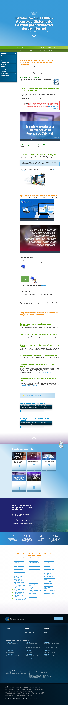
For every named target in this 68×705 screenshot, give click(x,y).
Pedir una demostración (59, 618)
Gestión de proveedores (34, 570)
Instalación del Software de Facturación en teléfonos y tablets (34, 483)
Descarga (49, 47)
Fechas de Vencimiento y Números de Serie (19, 593)
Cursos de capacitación (29, 632)
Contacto (45, 629)
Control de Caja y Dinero (49, 581)
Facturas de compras (33, 597)
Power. (55, 146)
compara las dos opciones (53, 107)
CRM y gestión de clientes (34, 569)
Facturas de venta (32, 598)
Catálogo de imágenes (33, 564)
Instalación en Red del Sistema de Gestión (17, 462)
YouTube (45, 631)
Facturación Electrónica (48, 588)
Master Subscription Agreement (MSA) (27, 698)
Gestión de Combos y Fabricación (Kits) (18, 580)
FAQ (54, 47)
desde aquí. (43, 285)
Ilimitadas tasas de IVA (33, 593)
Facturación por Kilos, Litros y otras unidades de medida (20, 599)
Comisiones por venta (48, 576)
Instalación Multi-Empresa (33, 461)
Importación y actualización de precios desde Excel (19, 586)
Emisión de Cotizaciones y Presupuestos (49, 562)
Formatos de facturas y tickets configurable (33, 601)
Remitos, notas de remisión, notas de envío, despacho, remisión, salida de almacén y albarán (49, 569)
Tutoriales (27, 631)
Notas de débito (47, 566)
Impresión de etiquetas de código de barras (34, 566)
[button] (42, 47)
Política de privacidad (8, 698)
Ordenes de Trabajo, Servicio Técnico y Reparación (35, 576)
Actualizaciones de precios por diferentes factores (19, 573)
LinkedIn (45, 632)
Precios (7, 631)
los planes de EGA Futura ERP (46, 372)
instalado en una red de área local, (37, 96)
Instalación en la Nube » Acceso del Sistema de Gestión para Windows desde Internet (18, 483)
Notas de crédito (47, 564)
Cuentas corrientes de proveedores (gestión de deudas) (34, 584)
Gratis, (44, 146)
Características (9, 629)
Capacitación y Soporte (29, 629)
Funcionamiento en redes (49, 593)
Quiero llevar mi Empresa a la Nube (22, 520)
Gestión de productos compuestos (18, 577)
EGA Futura (13, 618)
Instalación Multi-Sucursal (48, 461)
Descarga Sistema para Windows (17, 698)
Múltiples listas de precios (19, 564)
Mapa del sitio (35, 698)
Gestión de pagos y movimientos (33, 588)
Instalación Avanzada (20, 50)
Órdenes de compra (33, 595)
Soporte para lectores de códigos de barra (19, 566)
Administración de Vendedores (47, 574)
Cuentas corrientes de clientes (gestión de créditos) (33, 580)
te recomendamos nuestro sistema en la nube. (43, 69)
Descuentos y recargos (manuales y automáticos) (34, 562)
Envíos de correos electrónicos (32, 573)
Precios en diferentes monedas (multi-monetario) (19, 569)
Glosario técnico (28, 633)
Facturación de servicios (34, 603)
